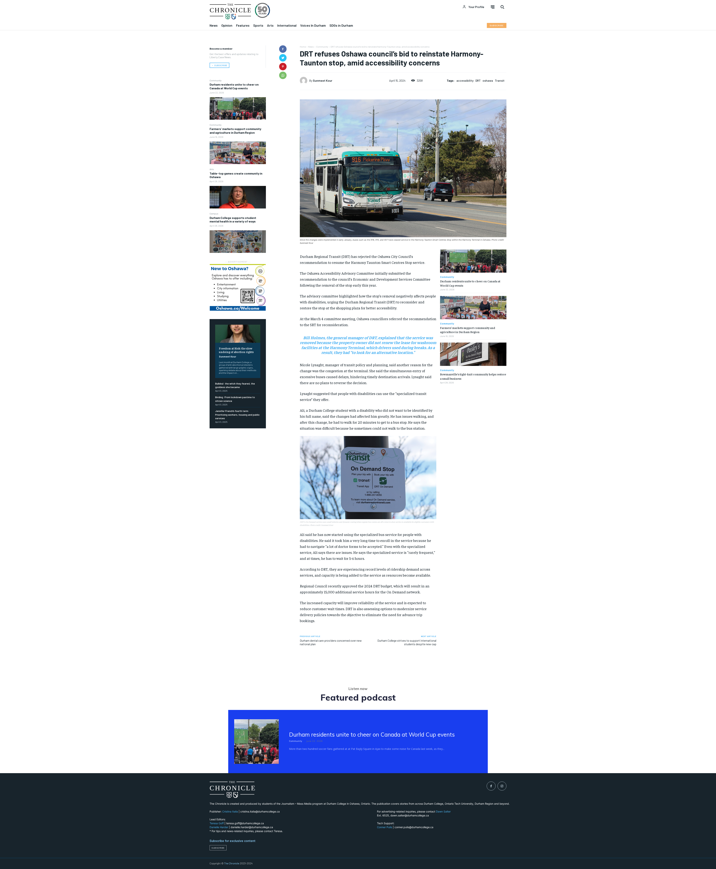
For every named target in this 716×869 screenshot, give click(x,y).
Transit (500, 80)
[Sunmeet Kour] (304, 80)
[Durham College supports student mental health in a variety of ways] (238, 241)
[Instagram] (501, 786)
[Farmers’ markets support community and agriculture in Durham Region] (238, 153)
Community (216, 80)
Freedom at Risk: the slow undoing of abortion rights (236, 350)
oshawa (488, 80)
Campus (214, 213)
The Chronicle (231, 863)
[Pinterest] (283, 66)
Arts (212, 169)
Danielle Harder (219, 827)
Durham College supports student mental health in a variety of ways (233, 219)
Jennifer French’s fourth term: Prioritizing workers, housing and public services (237, 414)
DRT (478, 80)
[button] (502, 7)
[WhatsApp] (283, 75)
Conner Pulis (384, 827)
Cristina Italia (230, 811)
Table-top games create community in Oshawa (236, 175)
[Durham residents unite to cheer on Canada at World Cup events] (238, 108)
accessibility (465, 80)
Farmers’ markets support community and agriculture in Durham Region (235, 130)
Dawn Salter (443, 811)
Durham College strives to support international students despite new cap (406, 642)
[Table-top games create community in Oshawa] (238, 197)
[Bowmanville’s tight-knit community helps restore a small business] (473, 354)
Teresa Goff (217, 823)
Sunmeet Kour (227, 356)
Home (303, 46)
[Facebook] (283, 49)
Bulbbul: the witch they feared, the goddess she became (235, 385)
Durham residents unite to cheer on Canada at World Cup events (234, 86)
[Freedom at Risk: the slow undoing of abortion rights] (237, 334)
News (311, 46)
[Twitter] (283, 58)
